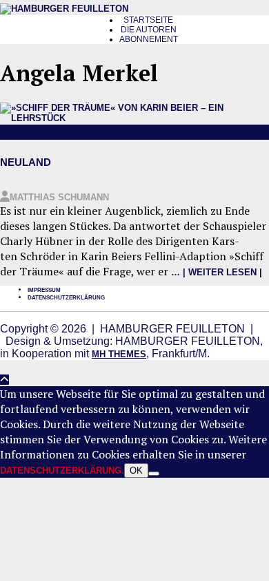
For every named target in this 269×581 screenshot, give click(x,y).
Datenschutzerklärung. (62, 470)
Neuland (25, 162)
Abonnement (148, 39)
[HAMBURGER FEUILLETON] (64, 8)
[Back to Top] (4, 379)
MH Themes (119, 354)
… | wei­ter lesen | (216, 272)
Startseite (148, 20)
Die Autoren (149, 29)
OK (136, 470)
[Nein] (153, 474)
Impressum (44, 290)
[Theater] (134, 118)
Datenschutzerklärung (66, 298)
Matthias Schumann (59, 197)
